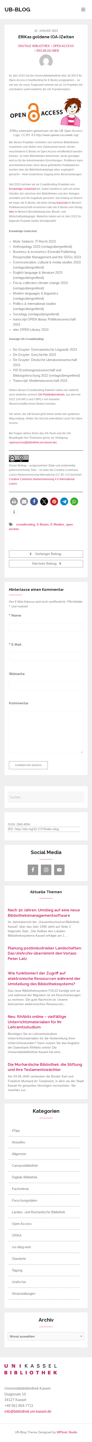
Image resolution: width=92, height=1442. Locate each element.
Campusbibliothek (25, 1165)
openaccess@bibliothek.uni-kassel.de (33, 442)
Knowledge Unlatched (22, 188)
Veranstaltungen (23, 1293)
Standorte (19, 1258)
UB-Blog (17, 9)
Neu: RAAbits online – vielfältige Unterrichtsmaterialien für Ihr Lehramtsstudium (37, 1022)
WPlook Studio (67, 1432)
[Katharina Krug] (46, 61)
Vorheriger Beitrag (47, 554)
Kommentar (19, 703)
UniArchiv (19, 1282)
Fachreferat (20, 1189)
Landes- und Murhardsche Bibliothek (38, 1212)
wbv (11, 211)
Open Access (63, 46)
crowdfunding (25, 524)
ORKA (16, 1235)
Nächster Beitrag (44, 564)
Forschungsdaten (24, 1200)
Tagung (17, 1270)
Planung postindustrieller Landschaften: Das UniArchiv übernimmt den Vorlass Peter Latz (45, 953)
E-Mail (16, 644)
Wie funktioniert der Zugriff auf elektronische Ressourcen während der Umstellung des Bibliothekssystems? (44, 978)
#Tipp (16, 1130)
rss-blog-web (47, 50)
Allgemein (19, 1154)
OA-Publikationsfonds (51, 394)
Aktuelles (18, 1142)
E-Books (43, 524)
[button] (14, 501)
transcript (62, 202)
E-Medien (57, 524)
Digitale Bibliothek (34, 46)
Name (16, 615)
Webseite (17, 674)
